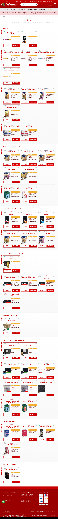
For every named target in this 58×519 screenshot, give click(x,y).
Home (4, 16)
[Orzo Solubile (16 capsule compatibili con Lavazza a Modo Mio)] (41, 239)
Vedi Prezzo (15, 45)
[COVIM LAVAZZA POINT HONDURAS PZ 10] (41, 284)
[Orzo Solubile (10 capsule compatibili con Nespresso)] (41, 95)
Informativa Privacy (6, 500)
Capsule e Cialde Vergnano (26, 502)
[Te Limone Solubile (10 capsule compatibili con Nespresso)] (7, 113)
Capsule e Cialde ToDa (25, 503)
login (13, 37)
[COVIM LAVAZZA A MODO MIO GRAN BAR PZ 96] (7, 220)
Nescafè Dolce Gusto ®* (16, 22)
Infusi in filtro (31, 24)
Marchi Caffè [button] (13, 9)
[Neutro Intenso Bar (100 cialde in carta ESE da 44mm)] (7, 351)
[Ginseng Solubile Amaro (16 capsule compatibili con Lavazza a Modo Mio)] (24, 239)
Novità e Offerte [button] (51, 9)
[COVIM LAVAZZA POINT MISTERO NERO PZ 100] (7, 301)
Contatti (4, 494)
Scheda (7, 45)
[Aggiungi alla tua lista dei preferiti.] (18, 32)
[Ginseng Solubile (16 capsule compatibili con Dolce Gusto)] (24, 157)
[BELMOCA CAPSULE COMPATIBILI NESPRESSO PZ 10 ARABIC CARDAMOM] (24, 58)
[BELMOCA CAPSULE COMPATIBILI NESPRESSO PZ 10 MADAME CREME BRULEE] (7, 58)
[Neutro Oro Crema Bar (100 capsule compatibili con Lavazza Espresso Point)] (7, 264)
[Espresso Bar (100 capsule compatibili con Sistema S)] (7, 326)
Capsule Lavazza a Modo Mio (26, 495)
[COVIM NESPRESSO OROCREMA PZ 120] (24, 39)
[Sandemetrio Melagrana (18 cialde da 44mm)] (24, 408)
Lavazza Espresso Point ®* (39, 22)
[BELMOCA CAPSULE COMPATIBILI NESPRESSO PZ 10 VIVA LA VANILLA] (7, 76)
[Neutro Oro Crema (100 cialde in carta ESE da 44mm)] (24, 351)
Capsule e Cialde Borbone (26, 500)
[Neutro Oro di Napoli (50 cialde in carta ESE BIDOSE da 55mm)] (24, 388)
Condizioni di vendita (6, 497)
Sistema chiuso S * (49, 22)
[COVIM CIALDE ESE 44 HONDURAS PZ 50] (24, 371)
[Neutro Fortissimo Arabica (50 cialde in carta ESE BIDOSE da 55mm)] (7, 388)
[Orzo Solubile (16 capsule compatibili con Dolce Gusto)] (7, 175)
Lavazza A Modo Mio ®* (27, 22)
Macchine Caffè (38, 24)
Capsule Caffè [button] (5, 9)
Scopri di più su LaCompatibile (8, 496)
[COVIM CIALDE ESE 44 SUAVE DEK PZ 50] (7, 371)
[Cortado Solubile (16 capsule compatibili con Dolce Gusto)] (7, 157)
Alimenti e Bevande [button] (42, 9)
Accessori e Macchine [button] (32, 9)
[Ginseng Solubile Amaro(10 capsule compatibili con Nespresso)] (24, 95)
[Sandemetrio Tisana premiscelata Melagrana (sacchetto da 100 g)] (7, 450)
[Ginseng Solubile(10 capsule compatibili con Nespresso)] (7, 95)
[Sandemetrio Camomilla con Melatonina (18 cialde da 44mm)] (7, 408)
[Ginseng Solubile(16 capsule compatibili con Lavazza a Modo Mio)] (7, 239)
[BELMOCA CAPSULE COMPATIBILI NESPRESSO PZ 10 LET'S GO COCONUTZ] (41, 58)
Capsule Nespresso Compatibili (27, 494)
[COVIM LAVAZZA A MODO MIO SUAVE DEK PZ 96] (41, 220)
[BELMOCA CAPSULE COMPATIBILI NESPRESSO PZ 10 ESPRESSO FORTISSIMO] (7, 39)
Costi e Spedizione (6, 499)
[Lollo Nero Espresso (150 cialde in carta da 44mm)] (41, 388)
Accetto (56, 517)
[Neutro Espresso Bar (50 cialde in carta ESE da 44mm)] (41, 370)
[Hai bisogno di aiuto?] (3, 501)
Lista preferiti (48, 5)
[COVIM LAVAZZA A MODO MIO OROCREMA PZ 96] (24, 220)
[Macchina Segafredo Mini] (7, 475)
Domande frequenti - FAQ (7, 495)
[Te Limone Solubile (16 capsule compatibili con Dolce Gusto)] (24, 175)
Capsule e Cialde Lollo (25, 501)
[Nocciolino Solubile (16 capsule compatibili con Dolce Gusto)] (41, 157)
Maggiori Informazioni (49, 517)
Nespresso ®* (7, 22)
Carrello (55, 5)
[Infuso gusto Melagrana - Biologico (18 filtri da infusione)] (24, 433)
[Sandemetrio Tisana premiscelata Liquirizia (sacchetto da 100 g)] (41, 433)
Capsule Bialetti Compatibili (26, 497)
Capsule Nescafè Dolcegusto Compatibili (28, 499)
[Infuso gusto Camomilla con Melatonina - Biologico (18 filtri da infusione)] (7, 433)
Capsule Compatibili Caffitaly (26, 496)
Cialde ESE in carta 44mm (22, 24)
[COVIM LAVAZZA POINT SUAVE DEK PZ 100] (7, 283)
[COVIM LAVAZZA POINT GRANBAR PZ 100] (24, 283)
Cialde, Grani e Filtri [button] (22, 9)
